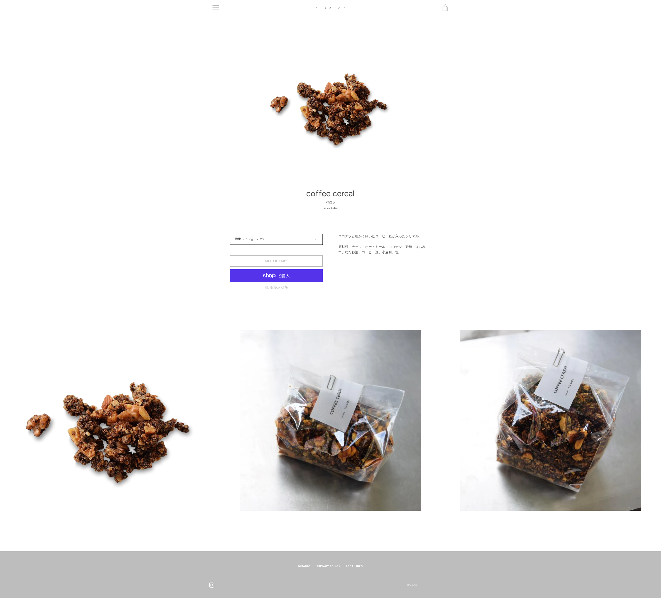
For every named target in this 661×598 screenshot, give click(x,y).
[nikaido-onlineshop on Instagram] (211, 585)
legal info (354, 566)
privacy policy (328, 566)
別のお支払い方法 (276, 287)
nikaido (304, 566)
